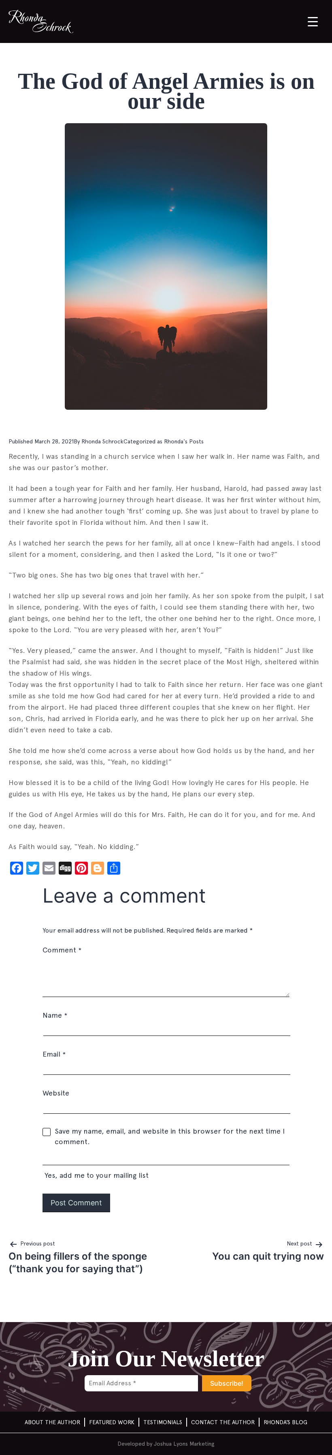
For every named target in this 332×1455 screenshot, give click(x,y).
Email (54, 1054)
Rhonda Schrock (102, 441)
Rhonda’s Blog (285, 1422)
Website (56, 1093)
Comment (62, 950)
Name (55, 1015)
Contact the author (223, 1422)
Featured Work (111, 1422)
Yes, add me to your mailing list (96, 1175)
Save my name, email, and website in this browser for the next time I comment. (170, 1136)
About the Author (52, 1422)
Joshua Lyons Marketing (184, 1443)
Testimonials (162, 1422)
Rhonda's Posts (184, 441)
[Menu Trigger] (313, 21)
